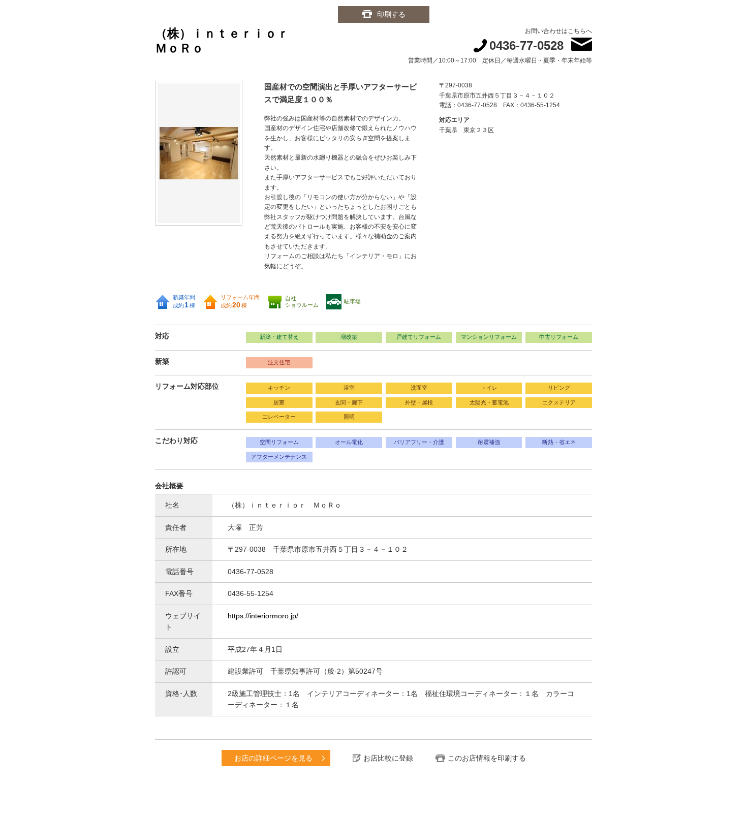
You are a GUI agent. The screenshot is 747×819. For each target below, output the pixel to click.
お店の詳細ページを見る (273, 758)
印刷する (391, 14)
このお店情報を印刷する (487, 758)
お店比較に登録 (388, 758)
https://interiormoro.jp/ (263, 616)
